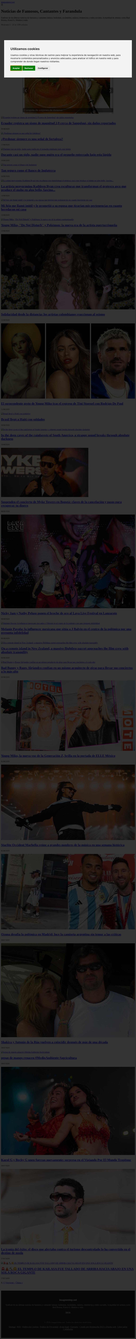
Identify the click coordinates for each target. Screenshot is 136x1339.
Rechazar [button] (29, 68)
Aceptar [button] (16, 68)
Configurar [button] (43, 68)
